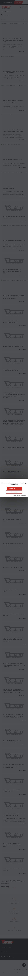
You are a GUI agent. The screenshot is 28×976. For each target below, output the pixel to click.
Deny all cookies (19, 495)
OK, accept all (11, 488)
